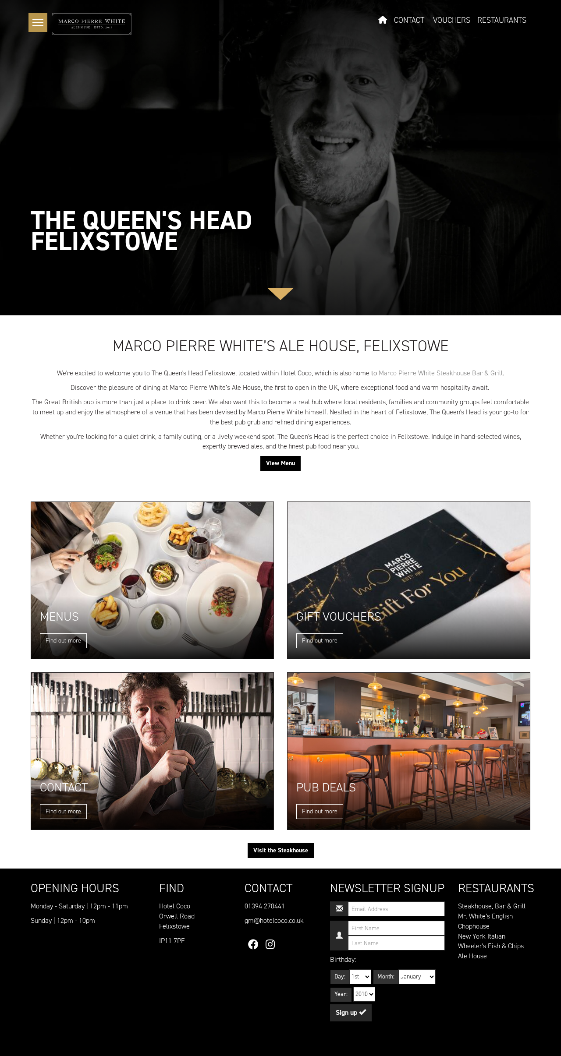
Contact (409, 20)
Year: (341, 994)
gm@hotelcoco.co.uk (274, 920)
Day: (339, 976)
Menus (59, 616)
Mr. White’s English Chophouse (485, 921)
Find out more (63, 640)
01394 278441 (265, 906)
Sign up (347, 1012)
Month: (385, 976)
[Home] (91, 23)
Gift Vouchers (338, 616)
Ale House (472, 956)
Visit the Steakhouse (280, 850)
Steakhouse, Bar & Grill (491, 906)
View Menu (280, 463)
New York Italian (481, 936)
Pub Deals (326, 787)
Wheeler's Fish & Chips (491, 945)
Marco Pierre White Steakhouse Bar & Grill (441, 373)
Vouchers (451, 20)
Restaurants (501, 20)
